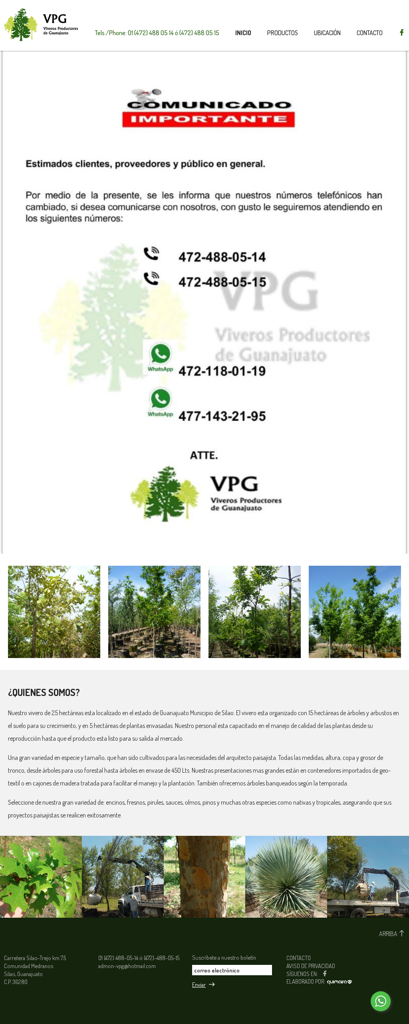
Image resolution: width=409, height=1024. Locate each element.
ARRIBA (389, 934)
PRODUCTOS (282, 33)
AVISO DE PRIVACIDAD (310, 965)
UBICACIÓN (327, 33)
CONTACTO (370, 33)
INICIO (243, 33)
